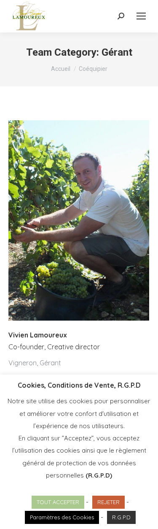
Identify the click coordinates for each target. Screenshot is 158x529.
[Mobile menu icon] (141, 16)
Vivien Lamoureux (37, 335)
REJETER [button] (108, 502)
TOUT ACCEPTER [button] (58, 502)
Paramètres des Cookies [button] (62, 517)
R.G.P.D (121, 517)
